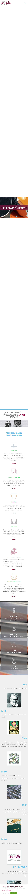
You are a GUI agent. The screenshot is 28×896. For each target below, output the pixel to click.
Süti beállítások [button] (5, 893)
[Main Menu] (25, 3)
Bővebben (14, 463)
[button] (11, 216)
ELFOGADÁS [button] (13, 892)
